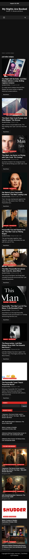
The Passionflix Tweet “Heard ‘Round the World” (14, 371)
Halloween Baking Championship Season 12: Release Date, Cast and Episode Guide (14, 535)
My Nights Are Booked (14, 9)
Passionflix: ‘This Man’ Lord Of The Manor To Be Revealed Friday (14, 295)
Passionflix (6, 114)
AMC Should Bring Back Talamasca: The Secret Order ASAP (14, 484)
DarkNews (24, 553)
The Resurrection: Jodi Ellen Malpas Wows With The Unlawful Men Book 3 (14, 332)
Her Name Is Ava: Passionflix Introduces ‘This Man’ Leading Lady (14, 181)
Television (6, 516)
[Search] (25, 17)
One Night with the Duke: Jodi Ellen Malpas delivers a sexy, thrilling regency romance (14, 68)
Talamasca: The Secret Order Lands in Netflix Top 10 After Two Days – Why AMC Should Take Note (13, 416)
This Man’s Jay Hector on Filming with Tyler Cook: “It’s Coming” (14, 144)
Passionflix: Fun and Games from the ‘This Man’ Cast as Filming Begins (14, 219)
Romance (12, 114)
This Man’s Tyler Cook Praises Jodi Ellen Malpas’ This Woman (14, 107)
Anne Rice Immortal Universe (10, 464)
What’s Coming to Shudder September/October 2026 (14, 509)
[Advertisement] (14, 35)
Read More (6, 94)
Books (5, 74)
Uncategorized (11, 74)
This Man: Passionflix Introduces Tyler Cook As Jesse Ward (14, 258)
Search (5, 402)
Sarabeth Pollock (6, 85)
